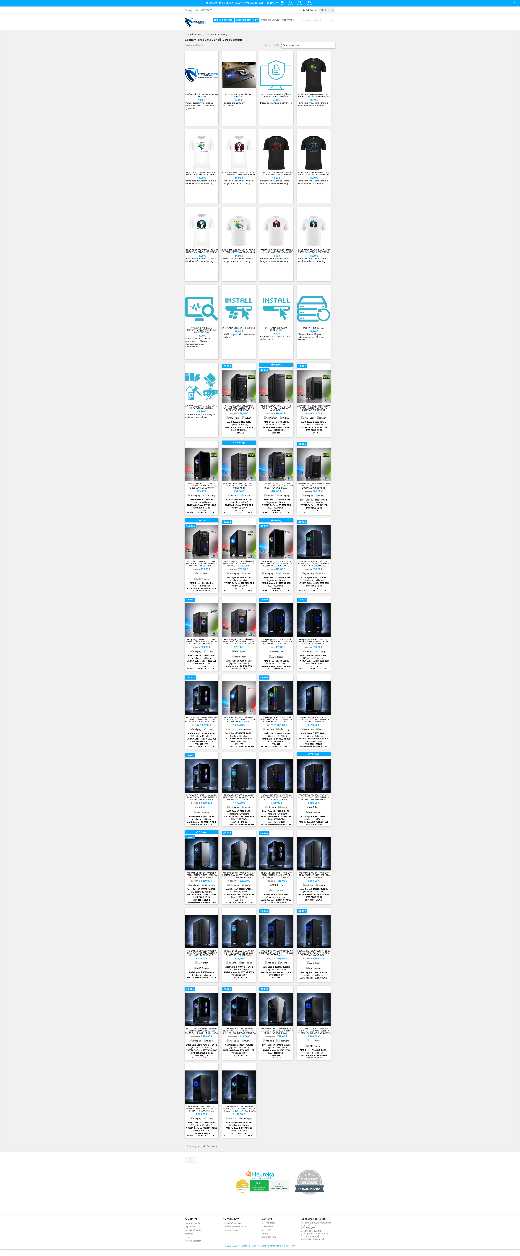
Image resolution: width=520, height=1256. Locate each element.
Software (288, 20)
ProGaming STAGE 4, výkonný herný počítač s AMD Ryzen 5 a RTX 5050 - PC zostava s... (313, 719)
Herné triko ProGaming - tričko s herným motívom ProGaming (313, 95)
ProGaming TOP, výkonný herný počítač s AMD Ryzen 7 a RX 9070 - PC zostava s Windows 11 (313, 953)
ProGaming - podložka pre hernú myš (239, 95)
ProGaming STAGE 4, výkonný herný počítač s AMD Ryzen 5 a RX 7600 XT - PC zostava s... (313, 797)
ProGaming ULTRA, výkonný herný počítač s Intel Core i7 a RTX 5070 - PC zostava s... (201, 1109)
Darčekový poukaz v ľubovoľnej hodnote (201, 95)
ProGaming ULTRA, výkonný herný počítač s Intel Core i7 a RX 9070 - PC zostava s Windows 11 (239, 1109)
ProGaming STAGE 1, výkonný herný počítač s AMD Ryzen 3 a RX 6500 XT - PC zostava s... (201, 563)
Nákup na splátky (193, 1240)
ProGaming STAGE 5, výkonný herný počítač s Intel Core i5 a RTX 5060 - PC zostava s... (314, 875)
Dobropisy (266, 1230)
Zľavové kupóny (269, 1237)
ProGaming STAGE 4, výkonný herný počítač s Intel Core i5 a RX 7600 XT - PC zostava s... (201, 875)
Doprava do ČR (191, 1226)
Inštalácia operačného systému (239, 328)
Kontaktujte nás (230, 1230)
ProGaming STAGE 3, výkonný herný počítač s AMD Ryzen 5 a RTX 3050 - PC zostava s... (313, 563)
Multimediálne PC (247, 20)
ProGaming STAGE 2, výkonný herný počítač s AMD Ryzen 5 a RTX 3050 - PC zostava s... (238, 563)
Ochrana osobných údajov (235, 1226)
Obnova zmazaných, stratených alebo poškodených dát (201, 407)
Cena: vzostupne (308, 45)
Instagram (193, 1160)
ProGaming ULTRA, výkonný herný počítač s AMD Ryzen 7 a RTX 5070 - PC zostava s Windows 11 (238, 1031)
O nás (187, 1237)
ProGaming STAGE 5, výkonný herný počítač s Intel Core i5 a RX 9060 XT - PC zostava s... (239, 953)
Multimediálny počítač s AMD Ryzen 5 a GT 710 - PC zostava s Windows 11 (276, 408)
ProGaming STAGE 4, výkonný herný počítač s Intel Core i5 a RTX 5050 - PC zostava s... (276, 797)
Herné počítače (223, 20)
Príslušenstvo (270, 20)
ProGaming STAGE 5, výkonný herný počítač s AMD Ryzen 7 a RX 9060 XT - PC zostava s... (201, 953)
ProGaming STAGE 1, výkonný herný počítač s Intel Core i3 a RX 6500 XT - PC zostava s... (276, 563)
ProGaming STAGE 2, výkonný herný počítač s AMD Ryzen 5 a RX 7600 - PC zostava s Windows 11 (239, 641)
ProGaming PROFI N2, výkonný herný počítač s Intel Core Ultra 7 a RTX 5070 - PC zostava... (201, 1031)
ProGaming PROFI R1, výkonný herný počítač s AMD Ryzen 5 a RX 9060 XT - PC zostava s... (201, 797)
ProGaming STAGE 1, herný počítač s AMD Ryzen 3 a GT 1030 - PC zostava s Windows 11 (201, 486)
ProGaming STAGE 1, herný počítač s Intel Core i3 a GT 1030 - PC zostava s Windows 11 (276, 486)
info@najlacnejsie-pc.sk (312, 1239)
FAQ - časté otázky (193, 1230)
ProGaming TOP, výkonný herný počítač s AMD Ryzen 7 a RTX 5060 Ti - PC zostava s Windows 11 (239, 875)
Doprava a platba (192, 1223)
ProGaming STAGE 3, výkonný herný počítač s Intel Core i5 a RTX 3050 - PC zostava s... (314, 641)
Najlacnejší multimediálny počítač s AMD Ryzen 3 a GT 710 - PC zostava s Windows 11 (239, 408)
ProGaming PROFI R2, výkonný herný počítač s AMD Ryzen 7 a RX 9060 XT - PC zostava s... (276, 875)
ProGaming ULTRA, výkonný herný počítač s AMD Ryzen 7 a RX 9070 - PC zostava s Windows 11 (314, 1031)
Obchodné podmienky (233, 1223)
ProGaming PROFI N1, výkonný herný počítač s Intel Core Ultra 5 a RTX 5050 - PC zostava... (201, 719)
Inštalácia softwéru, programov (276, 329)
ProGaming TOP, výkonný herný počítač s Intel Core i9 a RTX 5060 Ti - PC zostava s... (276, 953)
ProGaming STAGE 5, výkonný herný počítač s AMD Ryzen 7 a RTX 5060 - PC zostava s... (238, 797)
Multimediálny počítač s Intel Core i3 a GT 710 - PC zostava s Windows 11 (239, 486)
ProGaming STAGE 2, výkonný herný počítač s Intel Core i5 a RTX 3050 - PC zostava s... (201, 641)
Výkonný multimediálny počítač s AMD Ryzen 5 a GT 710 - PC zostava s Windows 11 (313, 408)
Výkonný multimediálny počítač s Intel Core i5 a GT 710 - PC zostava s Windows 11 (313, 486)
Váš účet (267, 1219)
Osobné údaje (268, 1222)
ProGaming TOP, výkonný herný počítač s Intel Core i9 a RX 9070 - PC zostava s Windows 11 (276, 1031)
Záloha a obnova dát (314, 328)
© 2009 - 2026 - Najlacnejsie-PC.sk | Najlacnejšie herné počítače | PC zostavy (260, 1245)
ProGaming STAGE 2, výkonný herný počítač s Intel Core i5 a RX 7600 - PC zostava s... (239, 719)
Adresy (265, 1233)
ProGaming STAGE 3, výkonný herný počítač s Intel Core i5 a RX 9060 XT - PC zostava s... (276, 719)
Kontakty (189, 1233)
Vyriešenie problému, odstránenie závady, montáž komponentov (201, 330)
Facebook (188, 1160)
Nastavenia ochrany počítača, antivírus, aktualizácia (276, 95)
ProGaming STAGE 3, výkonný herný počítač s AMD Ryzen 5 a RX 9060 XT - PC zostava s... (276, 641)
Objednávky (267, 1226)
